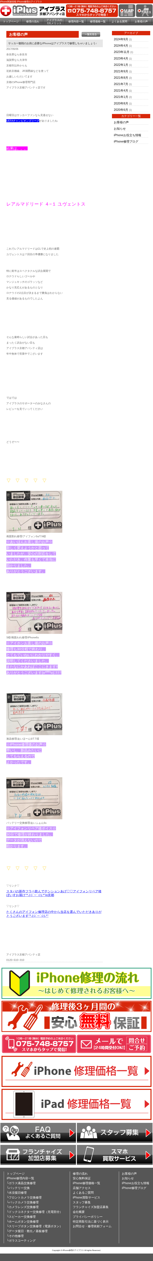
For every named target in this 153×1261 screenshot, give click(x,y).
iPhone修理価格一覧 (86, 1183)
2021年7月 (121, 84)
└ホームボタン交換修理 (23, 1221)
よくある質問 (119, 21)
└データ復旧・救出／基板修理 (27, 1231)
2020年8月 (121, 103)
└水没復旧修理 (17, 1192)
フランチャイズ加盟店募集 (91, 1207)
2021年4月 (121, 90)
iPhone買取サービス (86, 1197)
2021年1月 (121, 96)
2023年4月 (121, 58)
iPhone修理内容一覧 (20, 1178)
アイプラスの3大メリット (54, 21)
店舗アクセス (82, 1188)
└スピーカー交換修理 (21, 1216)
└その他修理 (15, 1235)
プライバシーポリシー (88, 1216)
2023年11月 (121, 52)
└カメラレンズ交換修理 (23, 1207)
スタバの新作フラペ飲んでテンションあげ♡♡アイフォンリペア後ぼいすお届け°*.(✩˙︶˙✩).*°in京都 (54, 893)
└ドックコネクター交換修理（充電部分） (35, 1211)
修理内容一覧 (76, 21)
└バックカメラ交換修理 (23, 1202)
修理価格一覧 (98, 21)
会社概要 (79, 1211)
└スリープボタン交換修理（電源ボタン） (35, 1226)
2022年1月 (121, 64)
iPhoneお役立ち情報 (127, 135)
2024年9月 (121, 39)
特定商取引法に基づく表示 (91, 1221)
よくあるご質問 (83, 1192)
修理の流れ (32, 21)
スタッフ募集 (82, 1202)
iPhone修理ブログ (126, 141)
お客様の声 (141, 21)
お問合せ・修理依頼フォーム (92, 1226)
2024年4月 (121, 45)
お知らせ (120, 128)
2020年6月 (121, 109)
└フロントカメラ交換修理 (24, 1197)
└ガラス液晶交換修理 (21, 1183)
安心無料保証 (82, 1178)
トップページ (11, 21)
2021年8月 (121, 77)
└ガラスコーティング (21, 1240)
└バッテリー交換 (18, 1188)
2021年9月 (121, 71)
